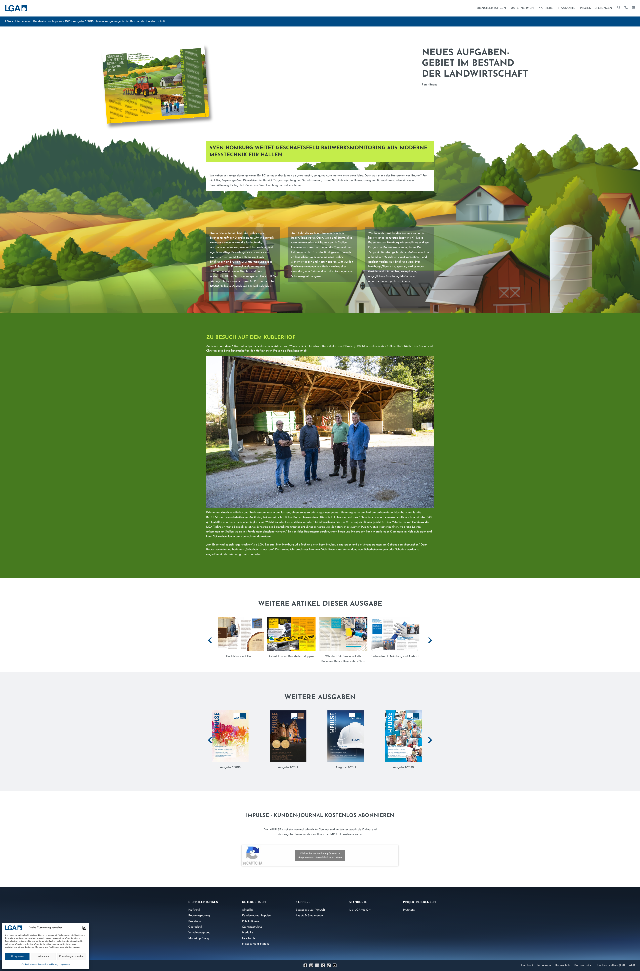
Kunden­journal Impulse (47, 21)
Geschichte (249, 933)
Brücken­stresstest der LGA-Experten (263, 656)
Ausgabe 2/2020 (291, 762)
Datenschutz (562, 960)
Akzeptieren (17, 956)
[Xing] (323, 961)
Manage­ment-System (255, 939)
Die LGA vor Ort (359, 905)
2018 (67, 21)
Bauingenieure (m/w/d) (310, 905)
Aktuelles (247, 905)
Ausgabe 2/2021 (406, 762)
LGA (8, 21)
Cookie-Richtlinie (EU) (611, 960)
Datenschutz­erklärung (48, 965)
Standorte (566, 8)
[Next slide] (430, 735)
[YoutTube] (334, 961)
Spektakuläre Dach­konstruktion (315, 656)
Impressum (65, 965)
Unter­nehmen (22, 21)
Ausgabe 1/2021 (349, 762)
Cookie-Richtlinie (29, 965)
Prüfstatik (194, 905)
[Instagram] (311, 961)
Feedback (527, 960)
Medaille (247, 927)
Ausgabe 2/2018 (83, 21)
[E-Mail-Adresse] (633, 8)
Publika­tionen (250, 916)
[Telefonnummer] (626, 8)
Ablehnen (43, 956)
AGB (632, 960)
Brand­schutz (196, 916)
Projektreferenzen (596, 8)
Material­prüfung (198, 933)
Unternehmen (522, 8)
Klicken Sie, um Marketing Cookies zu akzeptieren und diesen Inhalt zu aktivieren (320, 851)
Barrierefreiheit (583, 960)
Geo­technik (195, 922)
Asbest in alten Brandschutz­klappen (419, 656)
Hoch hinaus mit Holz (367, 656)
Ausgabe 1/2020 (233, 762)
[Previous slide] (210, 638)
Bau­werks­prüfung (199, 910)
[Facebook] (305, 961)
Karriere (546, 8)
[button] (84, 928)
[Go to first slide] (430, 638)
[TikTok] (329, 961)
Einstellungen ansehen (71, 956)
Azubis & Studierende (309, 910)
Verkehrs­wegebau (199, 927)
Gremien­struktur (252, 922)
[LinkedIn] (317, 961)
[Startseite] (16, 8)
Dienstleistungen (491, 8)
